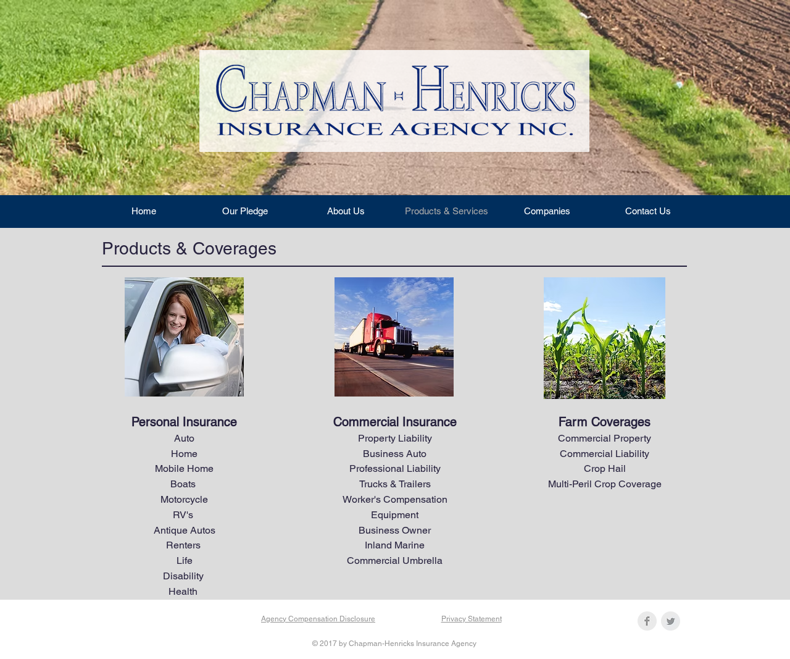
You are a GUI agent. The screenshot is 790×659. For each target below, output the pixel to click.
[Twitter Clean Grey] (670, 621)
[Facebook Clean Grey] (647, 621)
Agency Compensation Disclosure (318, 619)
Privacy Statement (471, 619)
